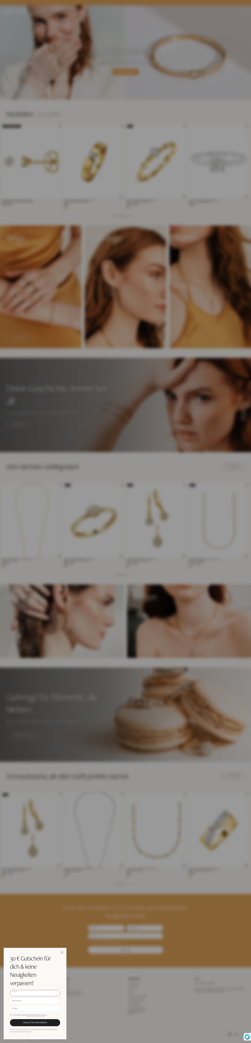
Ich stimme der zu (30, 1015)
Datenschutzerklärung (35, 1015)
